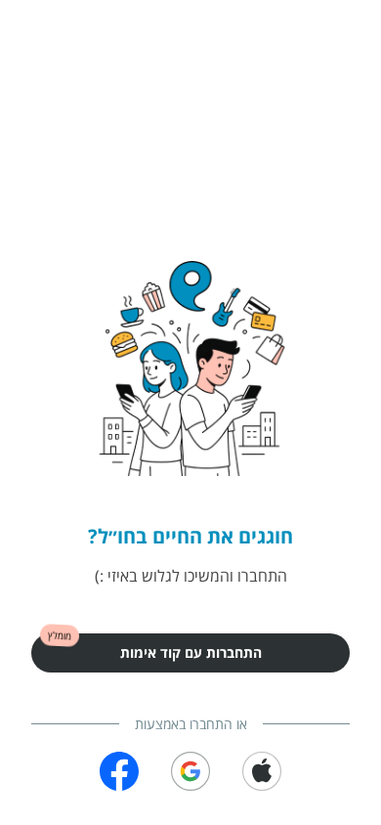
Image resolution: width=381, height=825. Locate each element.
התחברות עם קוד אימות (191, 652)
